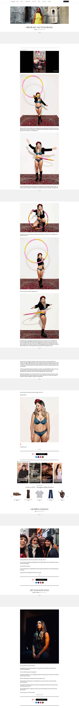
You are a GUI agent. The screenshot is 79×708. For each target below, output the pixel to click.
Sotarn (25, 446)
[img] (33, 454)
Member (49, 1)
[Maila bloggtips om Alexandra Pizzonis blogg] (43, 582)
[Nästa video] (61, 472)
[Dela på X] (38, 582)
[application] (39, 62)
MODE (17, 1)
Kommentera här (41, 579)
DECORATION (27, 1)
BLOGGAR (44, 1)
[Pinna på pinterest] (40, 582)
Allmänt (35, 29)
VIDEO (39, 1)
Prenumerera (66, 1)
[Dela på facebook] (36, 582)
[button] (23, 473)
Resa (35, 511)
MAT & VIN (34, 1)
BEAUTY (22, 1)
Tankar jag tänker (35, 592)
